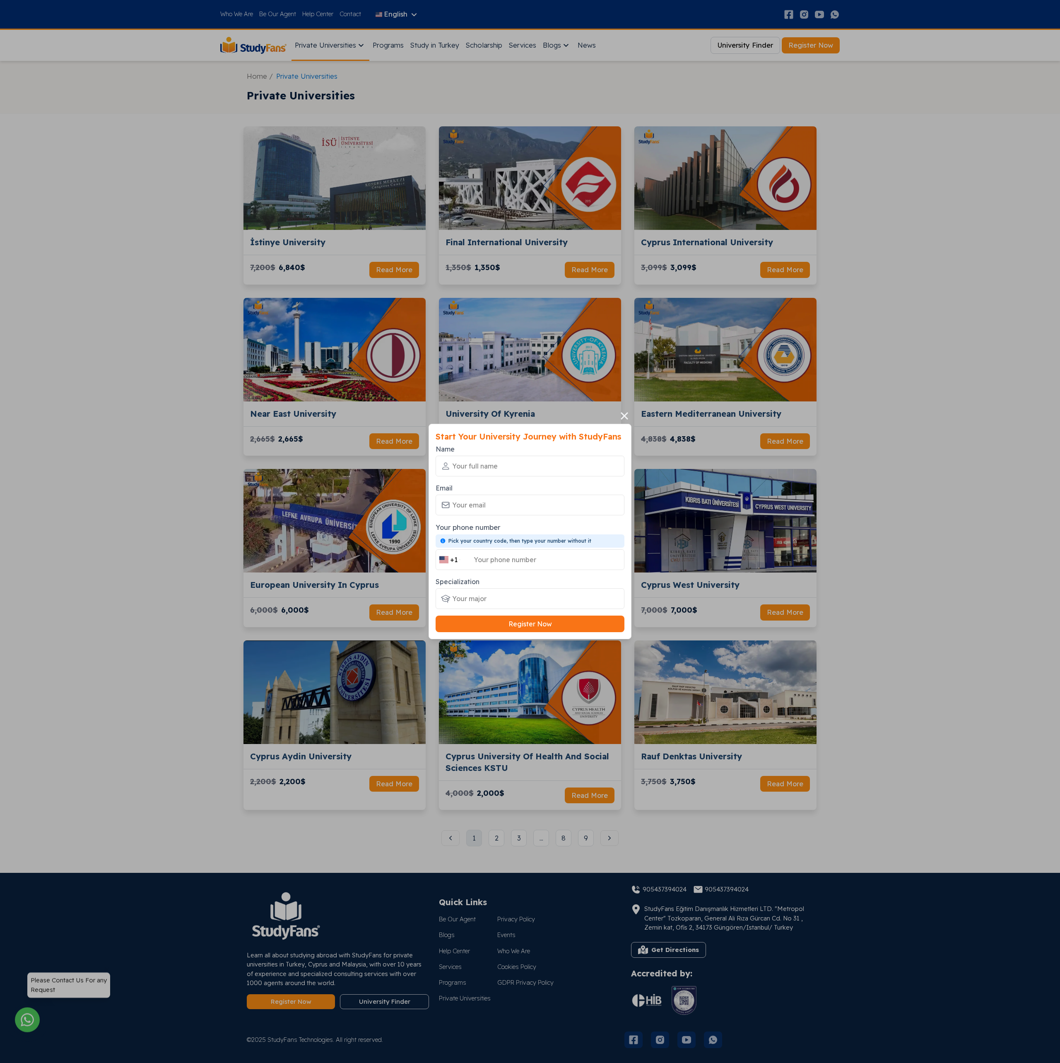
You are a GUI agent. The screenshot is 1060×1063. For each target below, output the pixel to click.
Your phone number (468, 527)
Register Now (530, 624)
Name (445, 449)
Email (444, 488)
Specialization (457, 581)
